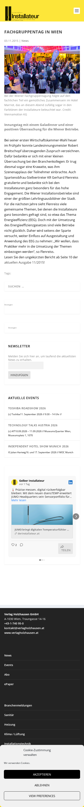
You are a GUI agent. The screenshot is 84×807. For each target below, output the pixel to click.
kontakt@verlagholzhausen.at (24, 628)
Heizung (9, 724)
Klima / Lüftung (14, 734)
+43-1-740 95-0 (14, 623)
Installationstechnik (17, 743)
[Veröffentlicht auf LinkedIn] (70, 482)
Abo (7, 674)
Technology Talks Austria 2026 (33, 425)
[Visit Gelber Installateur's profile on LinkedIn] (14, 482)
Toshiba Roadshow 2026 (27, 408)
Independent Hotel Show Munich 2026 (38, 446)
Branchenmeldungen (18, 705)
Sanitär (9, 715)
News (25, 41)
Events (8, 665)
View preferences (42, 796)
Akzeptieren (42, 774)
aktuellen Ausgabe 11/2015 (24, 262)
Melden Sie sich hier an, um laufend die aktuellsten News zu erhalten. (42, 358)
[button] (8, 516)
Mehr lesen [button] (18, 500)
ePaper (9, 684)
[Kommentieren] (20, 548)
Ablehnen (42, 785)
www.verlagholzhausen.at (21, 633)
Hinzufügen (19, 375)
